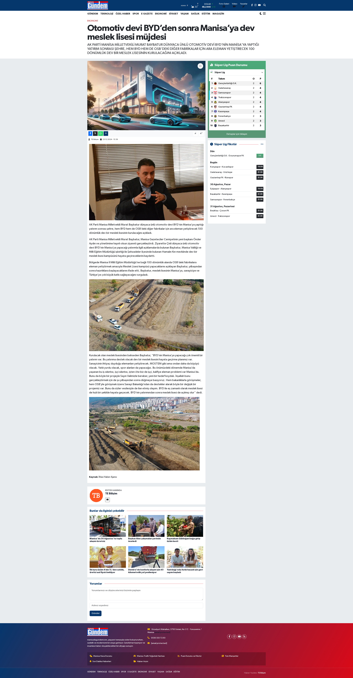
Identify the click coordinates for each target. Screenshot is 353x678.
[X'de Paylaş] (95, 133)
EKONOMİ (161, 14)
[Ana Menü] (264, 14)
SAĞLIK (195, 14)
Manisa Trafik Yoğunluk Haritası (151, 656)
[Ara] (264, 5)
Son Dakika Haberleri (102, 661)
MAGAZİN (218, 14)
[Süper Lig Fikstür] (262, 144)
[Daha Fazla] (106, 133)
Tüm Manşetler (231, 656)
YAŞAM (184, 14)
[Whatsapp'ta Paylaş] (100, 133)
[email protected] (162, 632)
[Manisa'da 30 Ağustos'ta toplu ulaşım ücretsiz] (108, 526)
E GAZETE (147, 14)
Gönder (96, 613)
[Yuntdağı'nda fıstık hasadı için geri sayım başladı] (185, 557)
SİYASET (173, 14)
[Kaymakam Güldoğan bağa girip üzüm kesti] (185, 526)
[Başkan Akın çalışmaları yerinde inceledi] (146, 526)
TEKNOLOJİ (106, 14)
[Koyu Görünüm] (261, 14)
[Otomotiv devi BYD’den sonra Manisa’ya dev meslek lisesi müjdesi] (146, 95)
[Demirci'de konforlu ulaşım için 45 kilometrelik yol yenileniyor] (146, 557)
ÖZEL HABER (123, 14)
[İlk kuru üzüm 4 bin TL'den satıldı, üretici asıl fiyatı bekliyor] (108, 557)
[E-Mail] (107, 500)
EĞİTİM (206, 14)
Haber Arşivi (142, 661)
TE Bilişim (95, 139)
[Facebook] (229, 636)
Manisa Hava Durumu (102, 656)
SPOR (136, 14)
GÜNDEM (92, 14)
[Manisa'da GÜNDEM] (97, 5)
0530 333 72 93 (158, 638)
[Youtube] (239, 636)
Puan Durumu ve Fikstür (191, 656)
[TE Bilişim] (96, 495)
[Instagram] (234, 636)
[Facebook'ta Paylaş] (90, 133)
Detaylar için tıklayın (237, 134)
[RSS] (244, 636)
